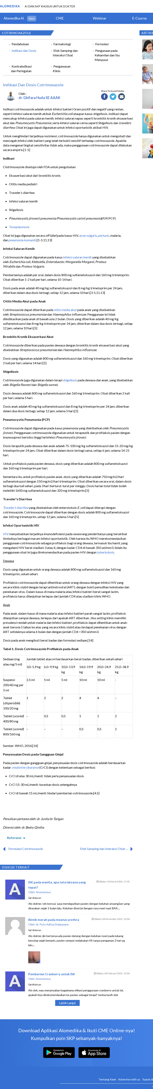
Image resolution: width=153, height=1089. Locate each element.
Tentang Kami (107, 1079)
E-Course (139, 18)
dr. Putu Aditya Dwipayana (52, 924)
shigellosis (70, 380)
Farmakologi (62, 44)
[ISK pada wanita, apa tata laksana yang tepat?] (15, 898)
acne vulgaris (88, 235)
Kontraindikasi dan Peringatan (21, 68)
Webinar (99, 18)
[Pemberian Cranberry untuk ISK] (15, 990)
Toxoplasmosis (19, 227)
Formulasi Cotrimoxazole (25, 849)
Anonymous (43, 892)
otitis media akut (65, 310)
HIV (6, 534)
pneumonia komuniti (22, 240)
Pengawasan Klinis (62, 68)
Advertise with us (129, 1079)
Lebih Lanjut (67, 1003)
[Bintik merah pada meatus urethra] (15, 934)
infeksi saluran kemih (77, 257)
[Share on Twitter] (113, 96)
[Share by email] (121, 96)
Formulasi (102, 44)
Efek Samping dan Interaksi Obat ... (104, 849)
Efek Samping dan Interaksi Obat (65, 53)
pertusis (103, 235)
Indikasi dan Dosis (24, 50)
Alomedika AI (14, 18)
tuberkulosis (105, 552)
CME (60, 18)
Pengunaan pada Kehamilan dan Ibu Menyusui (107, 55)
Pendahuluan (20, 44)
